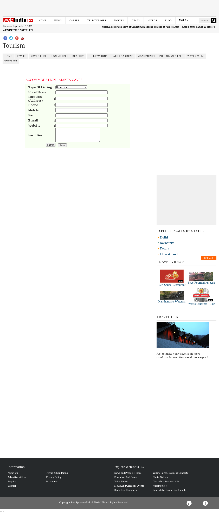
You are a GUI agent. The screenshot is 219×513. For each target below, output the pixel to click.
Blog (168, 20)
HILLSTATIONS (98, 56)
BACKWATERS (59, 56)
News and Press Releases (127, 472)
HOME (8, 56)
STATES (21, 56)
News (58, 20)
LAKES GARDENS (122, 56)
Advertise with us (18, 30)
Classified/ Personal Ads (166, 481)
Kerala (164, 248)
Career (74, 20)
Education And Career (126, 477)
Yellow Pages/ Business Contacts (170, 472)
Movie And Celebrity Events (129, 485)
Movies (119, 20)
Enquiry (12, 481)
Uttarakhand (169, 254)
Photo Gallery (160, 477)
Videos (152, 20)
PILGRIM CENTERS (171, 56)
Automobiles (160, 485)
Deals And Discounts (125, 490)
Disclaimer (52, 481)
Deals (136, 20)
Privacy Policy (53, 477)
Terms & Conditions (57, 472)
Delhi (164, 237)
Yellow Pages (96, 20)
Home (42, 20)
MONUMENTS (146, 56)
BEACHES (78, 56)
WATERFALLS (195, 56)
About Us (13, 472)
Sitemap (12, 485)
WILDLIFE (10, 61)
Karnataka (167, 243)
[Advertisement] (109, 8)
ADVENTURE (38, 56)
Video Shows (121, 481)
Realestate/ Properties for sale (169, 490)
